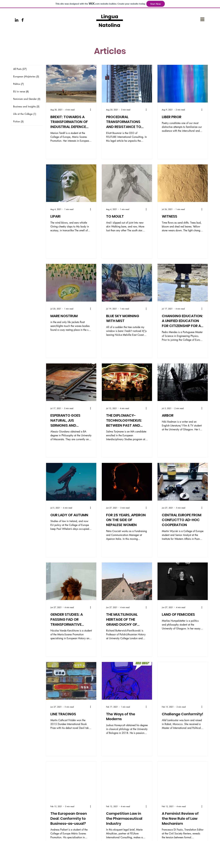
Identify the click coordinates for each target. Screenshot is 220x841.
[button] (202, 19)
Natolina (109, 25)
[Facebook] (22, 20)
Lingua (109, 16)
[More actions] (91, 110)
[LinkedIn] (16, 20)
